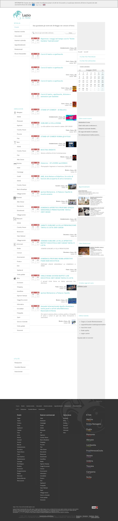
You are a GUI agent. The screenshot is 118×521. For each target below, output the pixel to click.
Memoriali (19, 476)
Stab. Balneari (21, 236)
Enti (18, 266)
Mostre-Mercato (21, 478)
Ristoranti (20, 121)
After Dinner (20, 159)
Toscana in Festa (94, 467)
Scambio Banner (20, 367)
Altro (64, 432)
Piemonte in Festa (94, 435)
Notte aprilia (85, 330)
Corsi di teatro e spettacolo (52, 54)
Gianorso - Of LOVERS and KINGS (54, 163)
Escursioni (20, 468)
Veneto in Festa (94, 456)
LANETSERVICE (95, 517)
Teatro (18, 420)
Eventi (17, 27)
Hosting (78, 517)
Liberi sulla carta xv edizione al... (88, 125)
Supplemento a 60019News (46, 516)
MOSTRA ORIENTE (48, 150)
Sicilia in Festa (94, 477)
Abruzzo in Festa (94, 441)
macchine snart (86, 327)
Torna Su (99, 401)
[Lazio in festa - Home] (25, 15)
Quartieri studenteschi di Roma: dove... (96, 198)
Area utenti (18, 36)
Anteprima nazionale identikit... (87, 128)
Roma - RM (73, 48)
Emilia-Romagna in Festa (94, 425)
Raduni (19, 473)
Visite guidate (21, 274)
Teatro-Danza (20, 452)
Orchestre (20, 282)
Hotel (18, 167)
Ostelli (19, 176)
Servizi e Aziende (22, 321)
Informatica (20, 304)
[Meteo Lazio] (82, 286)
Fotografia (20, 313)
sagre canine (85, 333)
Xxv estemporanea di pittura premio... (89, 135)
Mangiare (65, 418)
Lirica (18, 435)
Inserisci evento (20, 31)
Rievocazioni (20, 480)
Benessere (20, 231)
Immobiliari (20, 308)
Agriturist (19, 125)
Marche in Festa (94, 420)
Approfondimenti (20, 45)
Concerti (19, 440)
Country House (21, 130)
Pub (18, 138)
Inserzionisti (18, 371)
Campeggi (20, 172)
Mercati (19, 444)
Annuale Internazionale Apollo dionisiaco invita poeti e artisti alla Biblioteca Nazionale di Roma (57, 308)
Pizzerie (19, 134)
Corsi (18, 454)
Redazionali (18, 49)
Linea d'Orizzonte (82, 190)
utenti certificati (21, 512)
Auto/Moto (20, 291)
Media (19, 248)
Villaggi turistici (21, 193)
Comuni (19, 253)
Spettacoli (20, 270)
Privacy (96, 516)
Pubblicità (91, 516)
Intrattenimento (21, 447)
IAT (41, 432)
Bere (64, 420)
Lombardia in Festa (94, 446)
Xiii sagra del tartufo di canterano (88, 131)
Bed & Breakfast (22, 189)
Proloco (19, 261)
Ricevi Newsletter (20, 54)
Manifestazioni (21, 459)
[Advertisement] (91, 33)
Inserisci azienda (20, 40)
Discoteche (20, 206)
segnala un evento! (64, 511)
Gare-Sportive (21, 456)
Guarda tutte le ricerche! (85, 338)
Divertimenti (20, 210)
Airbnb (19, 117)
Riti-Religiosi (20, 464)
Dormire (65, 423)
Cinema (19, 423)
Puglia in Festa (94, 430)
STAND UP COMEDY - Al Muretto (54, 110)
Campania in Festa (94, 472)
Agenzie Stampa (22, 295)
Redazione (18, 363)
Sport (18, 317)
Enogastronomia (21, 471)
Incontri (19, 442)
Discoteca (19, 449)
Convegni (19, 461)
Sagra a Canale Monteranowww (91, 321)
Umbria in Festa (94, 462)
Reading (19, 466)
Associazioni (21, 257)
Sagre (18, 418)
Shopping (20, 287)
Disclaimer (85, 516)
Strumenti (20, 330)
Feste (18, 425)
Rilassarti (65, 428)
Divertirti (65, 425)
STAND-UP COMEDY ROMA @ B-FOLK (56, 136)
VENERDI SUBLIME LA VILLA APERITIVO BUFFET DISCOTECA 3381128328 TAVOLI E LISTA (58, 243)
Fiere (18, 432)
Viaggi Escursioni (22, 300)
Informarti (65, 430)
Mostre (19, 437)
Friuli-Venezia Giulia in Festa (94, 451)
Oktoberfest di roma (84, 122)
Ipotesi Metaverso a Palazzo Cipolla (55, 293)
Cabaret (19, 430)
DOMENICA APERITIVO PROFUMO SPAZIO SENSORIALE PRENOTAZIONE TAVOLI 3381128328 (57, 210)
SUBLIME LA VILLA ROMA (51, 123)
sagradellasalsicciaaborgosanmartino (93, 324)
